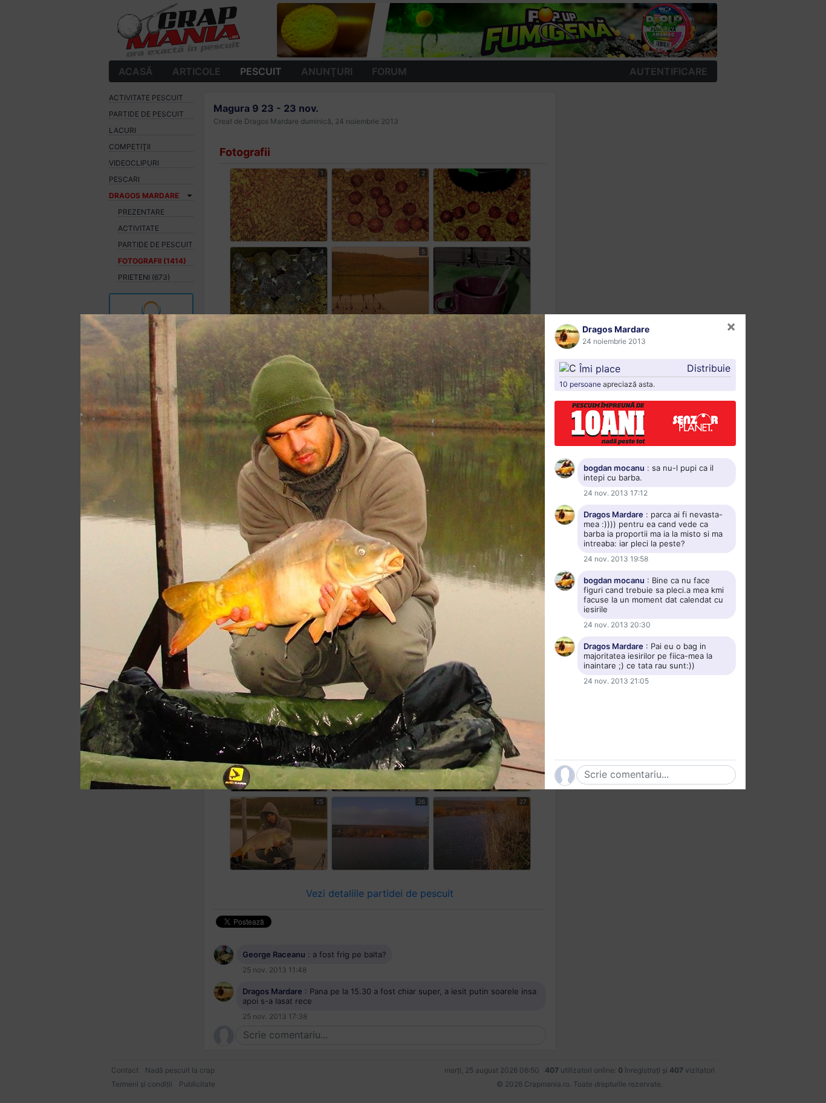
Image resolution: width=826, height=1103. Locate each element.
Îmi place (599, 368)
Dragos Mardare (615, 329)
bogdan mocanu (614, 468)
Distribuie (708, 368)
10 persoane (580, 384)
